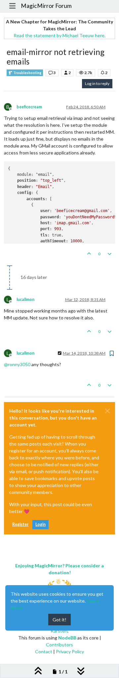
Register (20, 524)
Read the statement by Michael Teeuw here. (59, 35)
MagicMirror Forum (46, 5)
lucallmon (25, 299)
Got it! (59, 619)
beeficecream (29, 106)
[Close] (107, 411)
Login (40, 524)
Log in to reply (97, 83)
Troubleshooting (27, 73)
